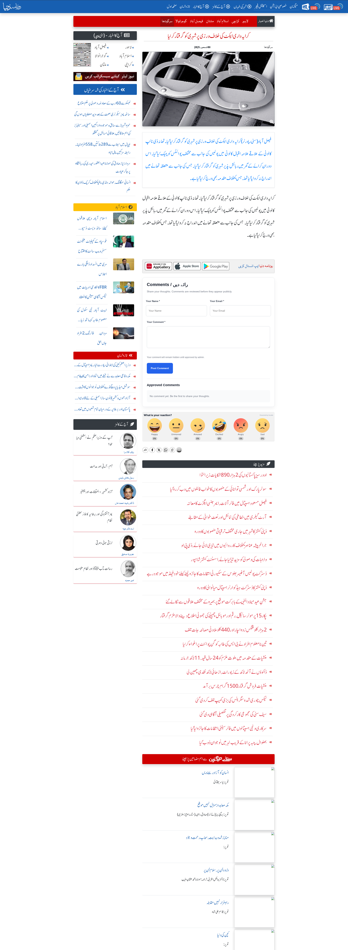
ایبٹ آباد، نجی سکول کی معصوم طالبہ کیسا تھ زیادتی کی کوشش (92, 320)
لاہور (245, 21)
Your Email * (217, 301)
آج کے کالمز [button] (219, 6)
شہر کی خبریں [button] (240, 6)
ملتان (210, 21)
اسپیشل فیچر (261, 6)
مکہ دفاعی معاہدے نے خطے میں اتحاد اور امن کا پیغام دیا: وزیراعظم (103, 377)
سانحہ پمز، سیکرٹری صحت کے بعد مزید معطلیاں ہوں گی (102, 114)
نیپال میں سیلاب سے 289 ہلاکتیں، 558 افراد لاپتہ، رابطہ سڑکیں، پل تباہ (102, 148)
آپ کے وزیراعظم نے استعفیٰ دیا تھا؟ (94, 441)
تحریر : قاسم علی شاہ (220, 912)
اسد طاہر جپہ (128, 529)
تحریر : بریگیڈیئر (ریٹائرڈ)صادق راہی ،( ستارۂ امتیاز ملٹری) (203, 815)
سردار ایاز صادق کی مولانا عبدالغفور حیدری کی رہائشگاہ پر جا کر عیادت (102, 167)
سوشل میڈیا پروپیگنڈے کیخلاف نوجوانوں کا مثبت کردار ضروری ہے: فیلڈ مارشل (104, 388)
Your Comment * (156, 322)
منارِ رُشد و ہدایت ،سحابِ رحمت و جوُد (207, 837)
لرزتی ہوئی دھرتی (104, 543)
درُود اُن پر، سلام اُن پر (216, 870)
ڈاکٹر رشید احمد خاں (124, 503)
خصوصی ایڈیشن (278, 6)
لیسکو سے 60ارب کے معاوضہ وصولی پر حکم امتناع (104, 103)
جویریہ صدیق (127, 554)
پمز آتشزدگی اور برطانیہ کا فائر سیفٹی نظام (94, 517)
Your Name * (153, 301)
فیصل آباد (196, 21)
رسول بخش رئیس (126, 478)
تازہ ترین (185, 6)
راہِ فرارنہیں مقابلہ (217, 902)
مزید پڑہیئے (259, 464)
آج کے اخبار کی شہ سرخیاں (101, 90)
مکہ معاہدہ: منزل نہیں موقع (213, 805)
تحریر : (226, 847)
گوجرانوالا (181, 21)
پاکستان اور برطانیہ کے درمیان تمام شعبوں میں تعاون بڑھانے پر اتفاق (102, 410)
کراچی (235, 21)
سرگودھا (166, 21)
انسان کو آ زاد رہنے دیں (215, 772)
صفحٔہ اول (172, 6)
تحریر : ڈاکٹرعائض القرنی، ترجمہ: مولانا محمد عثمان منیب (205, 879)
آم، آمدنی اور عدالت (101, 466)
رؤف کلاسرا (129, 452)
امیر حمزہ (129, 581)
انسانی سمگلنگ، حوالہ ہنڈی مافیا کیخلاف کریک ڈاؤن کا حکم (103, 186)
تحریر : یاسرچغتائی (221, 782)
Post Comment (160, 368)
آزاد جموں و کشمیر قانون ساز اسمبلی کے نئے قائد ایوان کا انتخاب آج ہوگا (102, 399)
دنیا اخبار (263, 21)
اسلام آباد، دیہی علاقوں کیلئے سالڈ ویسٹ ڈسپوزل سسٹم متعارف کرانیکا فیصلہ (92, 228)
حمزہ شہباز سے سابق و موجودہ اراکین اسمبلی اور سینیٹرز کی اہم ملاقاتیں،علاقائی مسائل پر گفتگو (102, 129)
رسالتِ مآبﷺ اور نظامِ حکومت (93, 569)
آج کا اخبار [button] (198, 6)
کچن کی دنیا (223, 935)
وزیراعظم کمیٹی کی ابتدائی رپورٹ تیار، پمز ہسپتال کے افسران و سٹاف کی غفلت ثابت (103, 366)
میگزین (294, 6)
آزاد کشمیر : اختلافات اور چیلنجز (96, 492)
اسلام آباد (223, 21)
